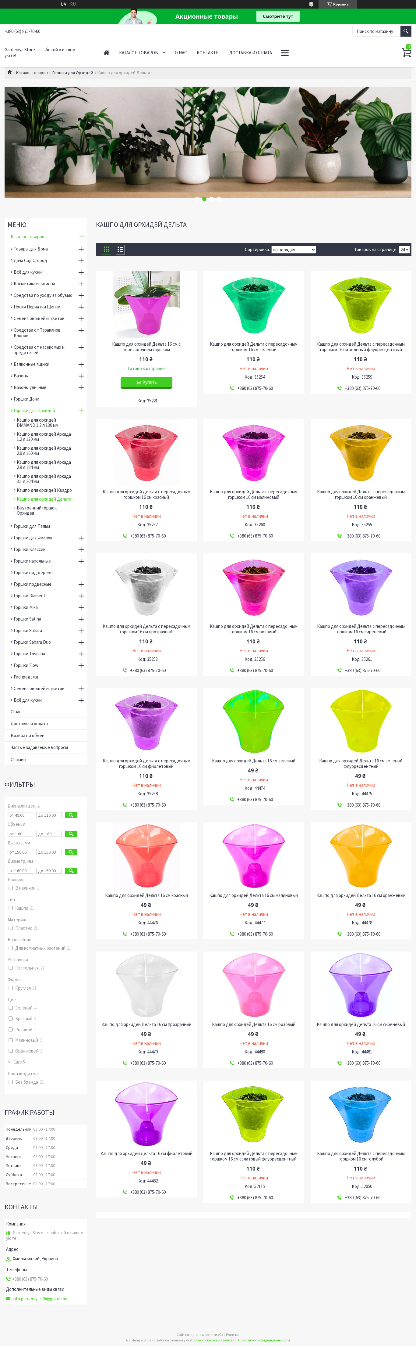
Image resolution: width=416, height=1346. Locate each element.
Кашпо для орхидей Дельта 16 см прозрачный (146, 1024)
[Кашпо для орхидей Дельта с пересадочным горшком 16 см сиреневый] (361, 587)
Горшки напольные (32, 561)
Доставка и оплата (250, 53)
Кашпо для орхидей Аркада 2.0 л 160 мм (44, 450)
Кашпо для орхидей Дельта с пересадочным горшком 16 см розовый (254, 629)
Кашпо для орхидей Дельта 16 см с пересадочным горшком (146, 346)
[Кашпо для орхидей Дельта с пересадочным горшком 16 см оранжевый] (361, 452)
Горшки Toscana (29, 654)
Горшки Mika (26, 607)
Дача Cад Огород (30, 260)
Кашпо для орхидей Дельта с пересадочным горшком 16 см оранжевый (361, 494)
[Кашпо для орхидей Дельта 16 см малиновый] (253, 856)
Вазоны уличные (30, 387)
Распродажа (26, 677)
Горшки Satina (27, 619)
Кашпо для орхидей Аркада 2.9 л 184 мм (44, 464)
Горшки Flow (26, 665)
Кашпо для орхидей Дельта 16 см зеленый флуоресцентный (361, 763)
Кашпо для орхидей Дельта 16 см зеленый (253, 761)
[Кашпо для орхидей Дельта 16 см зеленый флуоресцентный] (361, 721)
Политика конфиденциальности (264, 1340)
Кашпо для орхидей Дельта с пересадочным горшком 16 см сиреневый (361, 629)
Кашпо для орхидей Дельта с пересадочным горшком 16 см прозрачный (146, 629)
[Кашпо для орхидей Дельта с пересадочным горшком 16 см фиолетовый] (146, 721)
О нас (181, 53)
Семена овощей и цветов (39, 318)
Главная (106, 52)
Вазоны (21, 376)
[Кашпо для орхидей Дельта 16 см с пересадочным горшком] (146, 304)
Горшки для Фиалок (33, 538)
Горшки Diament (29, 596)
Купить (150, 382)
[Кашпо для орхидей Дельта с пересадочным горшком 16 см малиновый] (253, 452)
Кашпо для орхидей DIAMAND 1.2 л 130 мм (37, 422)
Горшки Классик (29, 549)
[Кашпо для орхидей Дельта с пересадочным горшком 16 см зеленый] (253, 304)
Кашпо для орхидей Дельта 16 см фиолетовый (146, 1153)
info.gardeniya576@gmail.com (40, 1298)
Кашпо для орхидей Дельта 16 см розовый (253, 1024)
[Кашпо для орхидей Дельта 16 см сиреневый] (361, 985)
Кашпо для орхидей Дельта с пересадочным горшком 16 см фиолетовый (146, 763)
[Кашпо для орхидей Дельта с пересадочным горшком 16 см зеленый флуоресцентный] (361, 304)
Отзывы (18, 759)
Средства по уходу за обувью (43, 295)
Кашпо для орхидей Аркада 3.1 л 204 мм (44, 478)
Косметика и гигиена (34, 283)
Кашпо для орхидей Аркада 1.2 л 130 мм (44, 436)
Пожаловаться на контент (215, 1340)
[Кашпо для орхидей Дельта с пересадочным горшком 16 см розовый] (253, 587)
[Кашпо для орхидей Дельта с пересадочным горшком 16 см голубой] (361, 1114)
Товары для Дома (31, 249)
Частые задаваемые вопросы (39, 747)
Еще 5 (19, 1062)
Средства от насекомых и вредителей (39, 349)
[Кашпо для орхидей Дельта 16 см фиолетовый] (146, 1114)
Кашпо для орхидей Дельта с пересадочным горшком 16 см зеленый (254, 346)
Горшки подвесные (32, 584)
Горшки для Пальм (32, 526)
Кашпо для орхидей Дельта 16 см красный (146, 895)
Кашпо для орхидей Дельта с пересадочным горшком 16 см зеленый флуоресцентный (361, 346)
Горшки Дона (26, 399)
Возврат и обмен (27, 735)
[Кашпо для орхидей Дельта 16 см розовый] (253, 985)
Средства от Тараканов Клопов (37, 332)
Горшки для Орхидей (72, 72)
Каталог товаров (138, 53)
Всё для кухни (28, 272)
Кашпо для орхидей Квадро (44, 490)
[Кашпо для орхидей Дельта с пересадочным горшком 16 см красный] (146, 452)
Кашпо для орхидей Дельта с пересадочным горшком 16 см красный (146, 494)
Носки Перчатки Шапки (37, 307)
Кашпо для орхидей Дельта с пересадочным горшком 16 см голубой (361, 1156)
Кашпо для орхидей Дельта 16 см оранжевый (361, 895)
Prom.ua (232, 1334)
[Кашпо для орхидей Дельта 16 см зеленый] (253, 721)
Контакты (208, 53)
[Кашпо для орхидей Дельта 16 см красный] (146, 856)
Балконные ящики (31, 364)
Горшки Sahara (28, 630)
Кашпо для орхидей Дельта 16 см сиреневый (361, 1024)
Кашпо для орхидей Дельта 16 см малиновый (253, 895)
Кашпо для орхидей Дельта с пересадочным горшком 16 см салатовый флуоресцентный (254, 1156)
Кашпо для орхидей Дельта (44, 499)
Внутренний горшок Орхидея (37, 510)
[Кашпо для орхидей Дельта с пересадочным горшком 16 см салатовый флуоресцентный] (253, 1114)
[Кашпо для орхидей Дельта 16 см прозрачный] (146, 985)
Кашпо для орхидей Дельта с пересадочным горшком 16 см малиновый (254, 494)
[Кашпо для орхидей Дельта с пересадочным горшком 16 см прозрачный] (146, 587)
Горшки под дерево (33, 572)
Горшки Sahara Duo (32, 642)
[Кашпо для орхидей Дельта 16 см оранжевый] (361, 856)
